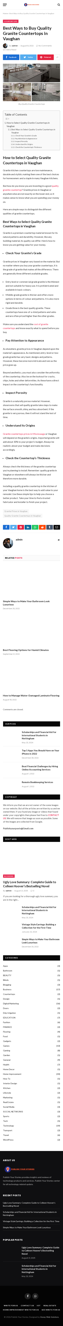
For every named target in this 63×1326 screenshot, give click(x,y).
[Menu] (5, 4)
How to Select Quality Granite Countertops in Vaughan (28, 124)
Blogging (8, 876)
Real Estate (8, 1102)
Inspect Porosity (21, 141)
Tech (5, 1121)
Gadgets (7, 1041)
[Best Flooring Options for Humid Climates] (31, 630)
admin (15, 45)
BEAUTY (7, 975)
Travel (6, 1135)
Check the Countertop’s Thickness (28, 147)
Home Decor (9, 1069)
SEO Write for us (51, 1310)
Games (6, 1046)
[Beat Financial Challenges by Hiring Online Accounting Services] (11, 770)
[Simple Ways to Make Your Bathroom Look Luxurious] (31, 581)
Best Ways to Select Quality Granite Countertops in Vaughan (33, 131)
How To (6, 1078)
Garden (6, 1055)
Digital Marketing (11, 1003)
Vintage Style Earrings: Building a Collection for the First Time (39, 926)
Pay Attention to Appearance (26, 138)
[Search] (58, 4)
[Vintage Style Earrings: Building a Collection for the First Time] (11, 928)
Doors (6, 1008)
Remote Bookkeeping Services (37, 782)
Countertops (10, 21)
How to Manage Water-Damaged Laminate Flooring (31, 695)
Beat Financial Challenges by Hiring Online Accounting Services (40, 768)
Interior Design (10, 1083)
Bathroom (7, 970)
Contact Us (27, 1305)
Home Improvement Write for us (21, 1310)
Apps (5, 966)
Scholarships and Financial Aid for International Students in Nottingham (39, 735)
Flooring (6, 1031)
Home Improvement (12, 1074)
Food (5, 1036)
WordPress (8, 1140)
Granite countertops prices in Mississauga (24, 433)
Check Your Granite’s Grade (26, 135)
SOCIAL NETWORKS (13, 1111)
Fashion (6, 1022)
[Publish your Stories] (31, 5)
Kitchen (6, 1088)
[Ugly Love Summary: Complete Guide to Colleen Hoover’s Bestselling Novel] (31, 862)
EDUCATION (9, 1017)
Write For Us (11, 1305)
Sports (6, 1116)
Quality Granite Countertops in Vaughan (22, 516)
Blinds (6, 980)
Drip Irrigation (9, 1013)
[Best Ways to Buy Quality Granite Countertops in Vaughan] (31, 82)
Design (6, 999)
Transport (7, 1130)
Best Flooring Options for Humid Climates (26, 650)
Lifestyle (7, 1093)
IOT (39, 1305)
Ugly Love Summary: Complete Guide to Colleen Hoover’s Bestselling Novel (29, 884)
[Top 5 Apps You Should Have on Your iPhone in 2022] (11, 754)
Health (6, 1064)
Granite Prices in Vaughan (16, 511)
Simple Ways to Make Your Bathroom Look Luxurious (26, 603)
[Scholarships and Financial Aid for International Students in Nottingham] (11, 735)
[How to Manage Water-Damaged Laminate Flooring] (31, 675)
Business (7, 989)
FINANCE (7, 1027)
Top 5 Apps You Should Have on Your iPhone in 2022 (40, 752)
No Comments (45, 45)
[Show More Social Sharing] (57, 57)
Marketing (7, 1097)
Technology (8, 1125)
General (6, 1060)
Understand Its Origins (24, 144)
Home (5, 13)
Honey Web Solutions (49, 1317)
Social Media (8, 1107)
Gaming (6, 1050)
